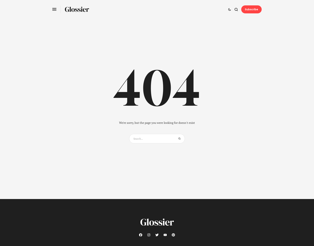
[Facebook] (140, 235)
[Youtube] (165, 235)
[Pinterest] (173, 235)
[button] (54, 9)
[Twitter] (157, 235)
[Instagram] (148, 235)
